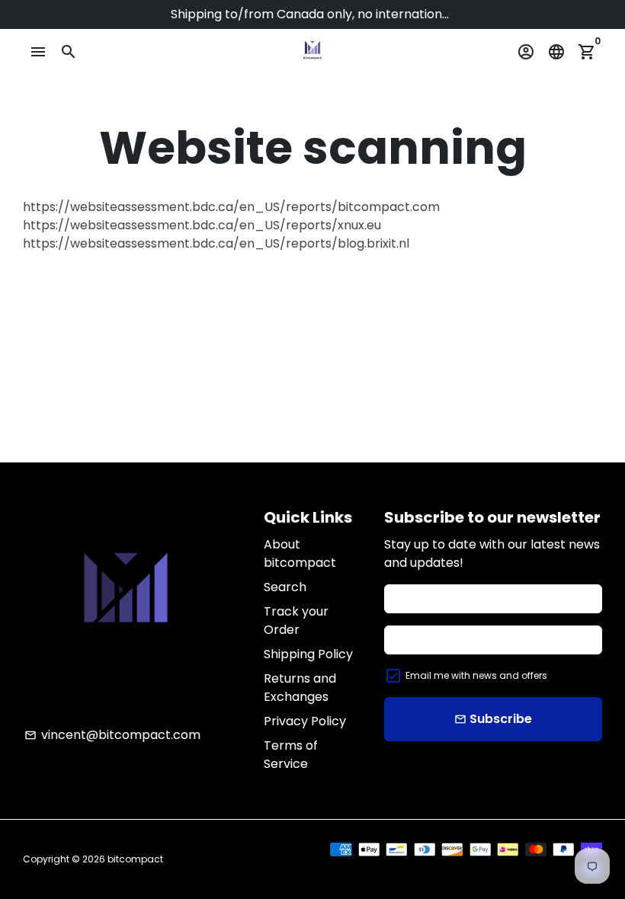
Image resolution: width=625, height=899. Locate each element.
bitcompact (135, 859)
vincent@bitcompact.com (112, 735)
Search (285, 587)
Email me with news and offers (476, 675)
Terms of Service (291, 755)
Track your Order (296, 620)
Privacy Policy (305, 721)
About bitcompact (300, 553)
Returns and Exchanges (300, 687)
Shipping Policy (308, 654)
